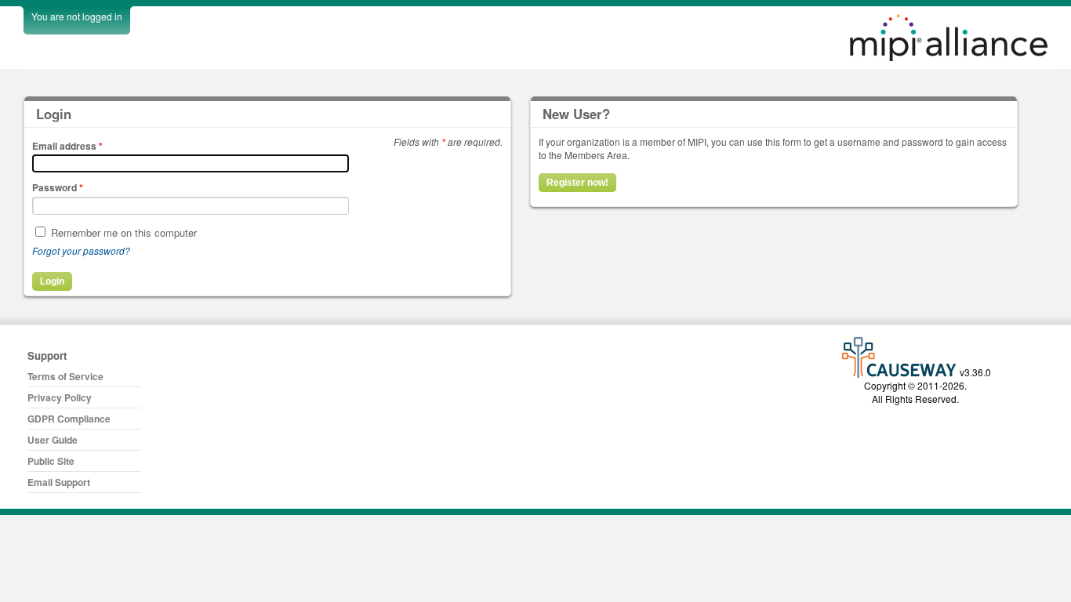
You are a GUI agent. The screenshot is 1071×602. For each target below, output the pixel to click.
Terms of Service (65, 376)
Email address (67, 146)
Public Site (50, 461)
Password (57, 187)
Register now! (577, 182)
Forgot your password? (81, 250)
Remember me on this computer (124, 232)
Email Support (58, 482)
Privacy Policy (59, 397)
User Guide (52, 440)
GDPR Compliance (69, 419)
